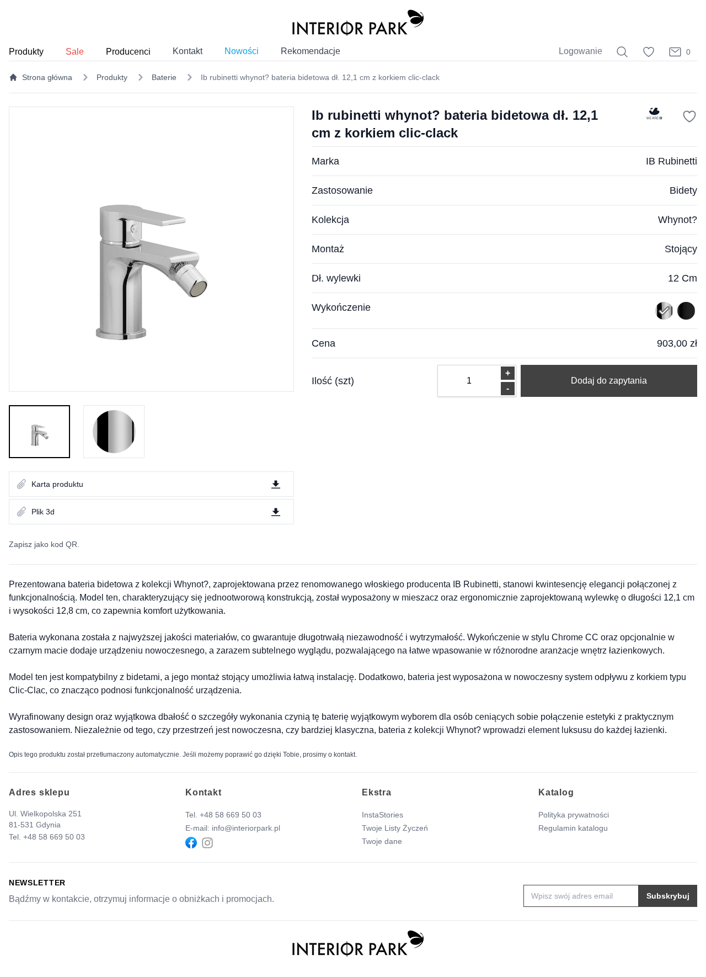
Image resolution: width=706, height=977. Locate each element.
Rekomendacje (310, 51)
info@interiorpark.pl (246, 828)
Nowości (241, 51)
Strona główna (47, 77)
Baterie (164, 77)
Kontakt (187, 51)
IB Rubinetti (671, 161)
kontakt (344, 754)
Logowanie (580, 51)
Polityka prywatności (573, 814)
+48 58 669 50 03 (54, 836)
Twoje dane (382, 841)
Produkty (112, 77)
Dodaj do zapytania (609, 380)
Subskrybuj (667, 895)
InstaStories (382, 814)
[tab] (39, 431)
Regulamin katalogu (573, 828)
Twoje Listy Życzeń (395, 828)
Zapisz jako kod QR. (44, 544)
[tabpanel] (151, 249)
